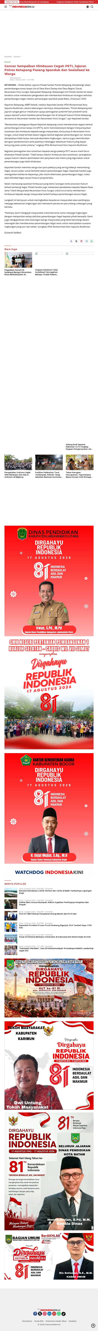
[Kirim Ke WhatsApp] (92, 241)
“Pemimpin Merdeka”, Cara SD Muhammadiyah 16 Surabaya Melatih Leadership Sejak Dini (56, 949)
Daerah (7, 62)
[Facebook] (35, 1314)
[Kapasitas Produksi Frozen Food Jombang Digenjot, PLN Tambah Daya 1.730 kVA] (10, 927)
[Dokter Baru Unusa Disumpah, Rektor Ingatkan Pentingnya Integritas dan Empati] (10, 904)
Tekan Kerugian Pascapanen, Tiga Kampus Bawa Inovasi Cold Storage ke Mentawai (78, 474)
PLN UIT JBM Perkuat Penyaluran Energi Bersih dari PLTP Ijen (48, 914)
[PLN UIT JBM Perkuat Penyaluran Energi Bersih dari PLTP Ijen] (10, 915)
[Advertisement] (49, 27)
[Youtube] (54, 1314)
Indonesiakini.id (15, 78)
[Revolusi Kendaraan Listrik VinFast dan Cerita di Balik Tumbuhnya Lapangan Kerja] (10, 892)
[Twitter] (40, 1314)
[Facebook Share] (71, 241)
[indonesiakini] (22, 6)
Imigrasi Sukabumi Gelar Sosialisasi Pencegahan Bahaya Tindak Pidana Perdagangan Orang (46, 272)
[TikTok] (64, 1314)
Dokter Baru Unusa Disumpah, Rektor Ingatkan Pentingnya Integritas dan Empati (54, 903)
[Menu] (6, 7)
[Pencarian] (92, 7)
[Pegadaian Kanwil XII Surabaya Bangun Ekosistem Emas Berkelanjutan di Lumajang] (18, 260)
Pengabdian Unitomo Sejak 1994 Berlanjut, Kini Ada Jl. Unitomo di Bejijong (17, 474)
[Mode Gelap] (87, 7)
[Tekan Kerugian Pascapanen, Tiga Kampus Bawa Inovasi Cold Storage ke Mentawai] (80, 462)
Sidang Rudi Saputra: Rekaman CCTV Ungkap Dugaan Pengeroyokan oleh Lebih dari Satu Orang (79, 446)
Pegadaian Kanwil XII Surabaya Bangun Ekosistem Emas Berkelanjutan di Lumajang (17, 272)
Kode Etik (39, 1321)
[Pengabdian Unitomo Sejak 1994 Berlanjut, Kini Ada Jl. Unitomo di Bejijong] (18, 462)
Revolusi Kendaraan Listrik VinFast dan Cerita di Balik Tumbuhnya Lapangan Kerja (55, 892)
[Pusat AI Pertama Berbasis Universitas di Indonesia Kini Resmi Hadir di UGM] (10, 938)
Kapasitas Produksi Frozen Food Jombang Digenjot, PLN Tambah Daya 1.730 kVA (55, 926)
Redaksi (72, 1321)
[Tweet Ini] (76, 241)
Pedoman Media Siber (56, 1321)
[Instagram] (45, 1314)
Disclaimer (27, 1321)
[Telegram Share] (86, 241)
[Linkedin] (49, 1314)
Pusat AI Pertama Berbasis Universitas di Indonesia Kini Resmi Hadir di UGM (55, 937)
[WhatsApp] (59, 1314)
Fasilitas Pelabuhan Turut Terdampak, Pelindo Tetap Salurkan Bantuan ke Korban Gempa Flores (48, 474)
